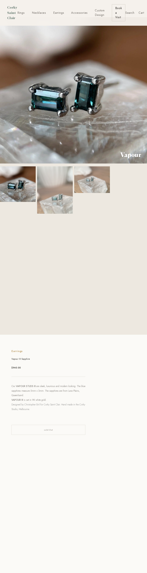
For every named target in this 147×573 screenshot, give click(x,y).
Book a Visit (118, 12)
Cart (141, 13)
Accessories (79, 13)
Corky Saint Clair (12, 12)
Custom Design (100, 12)
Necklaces (39, 13)
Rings (21, 13)
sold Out (48, 429)
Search (129, 13)
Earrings (58, 13)
